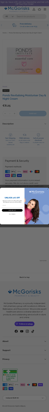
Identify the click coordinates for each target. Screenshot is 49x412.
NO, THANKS (12, 214)
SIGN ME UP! (12, 210)
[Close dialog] (47, 189)
